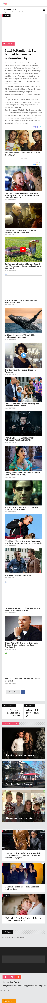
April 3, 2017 (9, 44)
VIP (6, 831)
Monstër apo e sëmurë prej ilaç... (20, 818)
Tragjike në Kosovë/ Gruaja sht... (20, 784)
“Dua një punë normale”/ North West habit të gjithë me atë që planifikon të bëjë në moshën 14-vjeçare (23, 855)
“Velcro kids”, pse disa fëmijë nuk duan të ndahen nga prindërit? (23, 919)
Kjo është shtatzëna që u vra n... (20, 755)
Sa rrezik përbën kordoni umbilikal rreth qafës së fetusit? (18, 12)
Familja (7, 15)
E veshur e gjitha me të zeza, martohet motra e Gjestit (22, 888)
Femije (7, 895)
